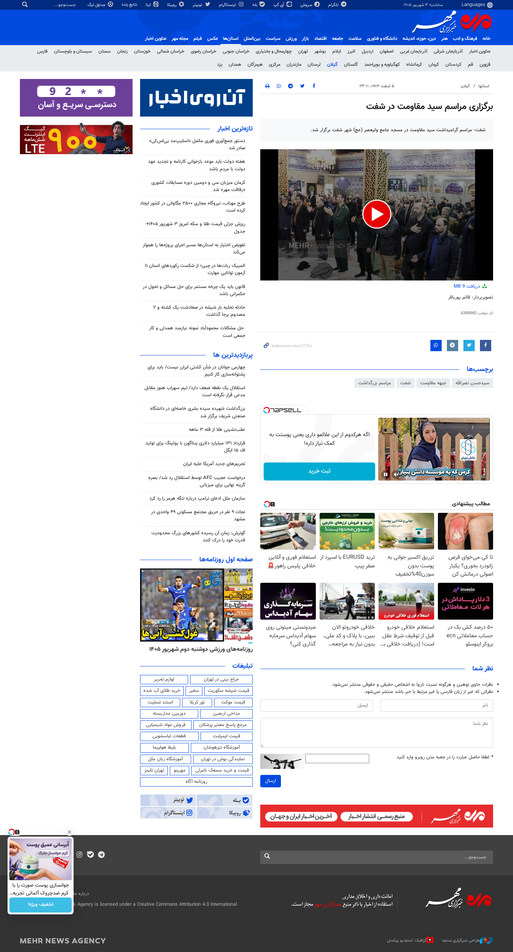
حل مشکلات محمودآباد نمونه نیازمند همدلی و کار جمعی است (197, 331)
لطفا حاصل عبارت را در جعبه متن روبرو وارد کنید (445, 757)
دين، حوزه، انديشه (419, 38)
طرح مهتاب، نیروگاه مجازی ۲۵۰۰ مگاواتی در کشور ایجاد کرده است (192, 207)
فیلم (197, 38)
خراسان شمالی (170, 51)
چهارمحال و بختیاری (274, 51)
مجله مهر (180, 38)
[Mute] (396, 474)
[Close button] (69, 832)
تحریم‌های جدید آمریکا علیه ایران (214, 464)
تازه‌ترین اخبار (235, 129)
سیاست (273, 38)
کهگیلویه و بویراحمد (382, 64)
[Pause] (385, 474)
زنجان (122, 51)
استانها (483, 86)
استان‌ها (230, 38)
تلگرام (334, 5)
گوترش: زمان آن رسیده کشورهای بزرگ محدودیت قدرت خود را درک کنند (198, 536)
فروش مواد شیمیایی (166, 725)
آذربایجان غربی (413, 51)
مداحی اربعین (226, 713)
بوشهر (320, 51)
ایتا (149, 5)
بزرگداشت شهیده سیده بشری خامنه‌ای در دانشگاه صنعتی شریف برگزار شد (197, 412)
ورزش (291, 38)
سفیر (194, 690)
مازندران (294, 64)
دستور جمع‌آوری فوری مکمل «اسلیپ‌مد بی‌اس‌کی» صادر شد (197, 144)
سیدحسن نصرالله (472, 383)
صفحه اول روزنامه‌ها (226, 560)
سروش (306, 5)
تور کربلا (197, 702)
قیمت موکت (233, 702)
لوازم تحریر (164, 679)
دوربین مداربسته (169, 713)
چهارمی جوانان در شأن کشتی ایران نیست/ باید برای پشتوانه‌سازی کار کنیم (196, 371)
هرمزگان (255, 64)
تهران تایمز (154, 770)
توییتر (198, 5)
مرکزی (274, 64)
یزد (219, 64)
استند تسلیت (160, 702)
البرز (351, 51)
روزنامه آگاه (196, 781)
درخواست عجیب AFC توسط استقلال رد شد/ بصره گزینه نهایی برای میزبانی (196, 481)
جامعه (337, 38)
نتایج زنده (130, 5)
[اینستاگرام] (79, 855)
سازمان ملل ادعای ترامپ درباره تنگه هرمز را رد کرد (197, 498)
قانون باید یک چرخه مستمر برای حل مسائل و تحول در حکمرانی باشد (194, 290)
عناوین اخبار (479, 51)
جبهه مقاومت (433, 383)
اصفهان (387, 51)
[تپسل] (266, 410)
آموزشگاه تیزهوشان (222, 747)
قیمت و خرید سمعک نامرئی (222, 770)
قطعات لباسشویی (169, 736)
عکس (212, 38)
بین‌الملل (252, 38)
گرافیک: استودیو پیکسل (407, 940)
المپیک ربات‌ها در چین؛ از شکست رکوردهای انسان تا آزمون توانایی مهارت (195, 269)
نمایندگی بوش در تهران (223, 759)
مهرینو (180, 770)
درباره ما (81, 893)
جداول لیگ (97, 5)
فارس (42, 51)
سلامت (355, 38)
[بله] (90, 855)
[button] (376, 214)
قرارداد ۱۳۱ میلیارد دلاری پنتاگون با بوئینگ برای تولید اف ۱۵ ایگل (195, 447)
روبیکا (172, 5)
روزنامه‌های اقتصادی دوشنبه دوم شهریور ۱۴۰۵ (198, 649)
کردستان (453, 64)
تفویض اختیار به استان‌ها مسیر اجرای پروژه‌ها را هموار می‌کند (194, 248)
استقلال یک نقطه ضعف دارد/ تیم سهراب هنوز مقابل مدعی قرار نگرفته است (195, 391)
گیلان (332, 64)
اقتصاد (320, 38)
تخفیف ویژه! (41, 905)
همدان (235, 64)
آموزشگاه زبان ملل (165, 759)
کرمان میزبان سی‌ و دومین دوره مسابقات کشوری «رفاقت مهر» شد (198, 186)
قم (470, 64)
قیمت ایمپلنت (226, 736)
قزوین (485, 64)
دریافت (467, 286)
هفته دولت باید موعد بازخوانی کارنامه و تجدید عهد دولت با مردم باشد (196, 165)
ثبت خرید (319, 471)
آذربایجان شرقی (448, 51)
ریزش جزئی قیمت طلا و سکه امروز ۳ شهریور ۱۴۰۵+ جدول (195, 227)
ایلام (336, 51)
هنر (444, 38)
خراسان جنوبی (236, 51)
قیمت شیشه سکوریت (228, 690)
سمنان (104, 51)
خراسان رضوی (203, 51)
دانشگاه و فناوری (382, 38)
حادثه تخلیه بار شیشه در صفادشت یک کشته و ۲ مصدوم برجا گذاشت (199, 311)
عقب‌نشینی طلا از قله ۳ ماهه (217, 430)
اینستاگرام (228, 5)
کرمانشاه (414, 64)
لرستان (314, 64)
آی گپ (279, 5)
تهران (303, 51)
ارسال (270, 781)
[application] (376, 214)
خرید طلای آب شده (161, 690)
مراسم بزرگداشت (374, 383)
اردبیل (367, 51)
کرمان (434, 64)
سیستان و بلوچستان (73, 51)
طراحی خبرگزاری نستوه (461, 940)
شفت (405, 383)
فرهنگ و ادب (465, 38)
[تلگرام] (101, 855)
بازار (305, 38)
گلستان (351, 64)
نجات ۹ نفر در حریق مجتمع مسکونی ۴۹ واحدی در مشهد (198, 515)
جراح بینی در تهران (221, 679)
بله (255, 5)
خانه (486, 38)
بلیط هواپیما (164, 747)
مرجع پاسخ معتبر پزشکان (223, 725)
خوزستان (142, 51)
